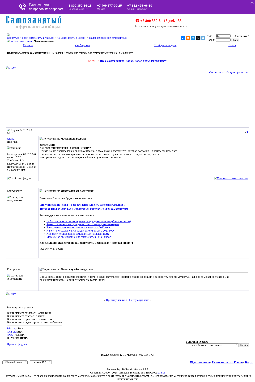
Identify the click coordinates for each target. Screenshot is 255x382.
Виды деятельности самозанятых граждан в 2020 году (78, 227)
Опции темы (216, 72)
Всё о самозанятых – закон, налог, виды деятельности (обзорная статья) (88, 221)
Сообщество (82, 45)
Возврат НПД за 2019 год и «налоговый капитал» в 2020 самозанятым (84, 208)
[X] (198, 38)
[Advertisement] (127, 101)
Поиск (232, 45)
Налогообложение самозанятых (108, 37)
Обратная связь (200, 362)
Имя (208, 35)
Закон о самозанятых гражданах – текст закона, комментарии (82, 224)
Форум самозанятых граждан (37, 37)
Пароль (210, 39)
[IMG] (10, 334)
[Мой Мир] (193, 38)
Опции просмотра (237, 72)
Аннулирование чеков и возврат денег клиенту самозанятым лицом (82, 204)
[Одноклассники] (188, 38)
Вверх (249, 362)
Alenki (10, 138)
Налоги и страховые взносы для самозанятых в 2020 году (80, 230)
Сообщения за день (165, 45)
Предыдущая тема (116, 300)
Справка (28, 45)
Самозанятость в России (71, 37)
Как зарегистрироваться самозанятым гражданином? (77, 233)
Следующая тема (139, 300)
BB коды (12, 328)
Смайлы (12, 331)
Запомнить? (242, 36)
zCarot (161, 372)
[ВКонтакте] (183, 38)
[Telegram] (203, 38)
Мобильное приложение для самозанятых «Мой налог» (79, 236)
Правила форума (17, 344)
